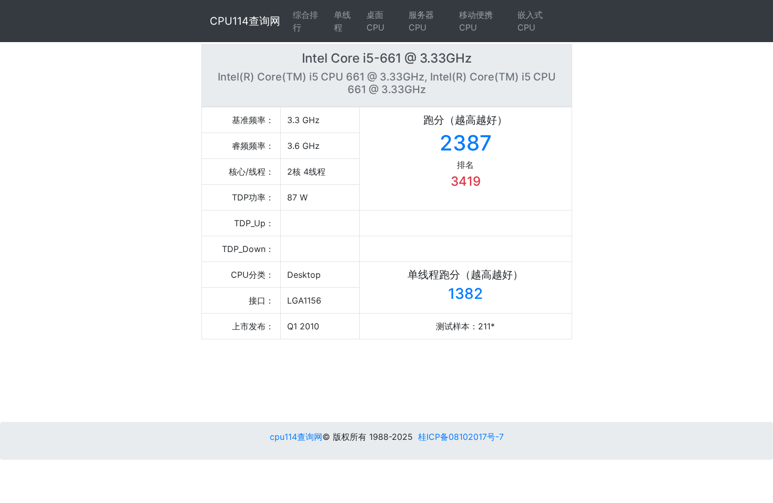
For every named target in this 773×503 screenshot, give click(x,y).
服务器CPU (421, 21)
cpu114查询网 (296, 436)
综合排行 (305, 21)
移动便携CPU (476, 21)
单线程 (342, 21)
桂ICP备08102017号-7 (461, 436)
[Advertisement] (442, 383)
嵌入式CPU (530, 21)
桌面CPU (375, 21)
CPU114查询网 (245, 21)
